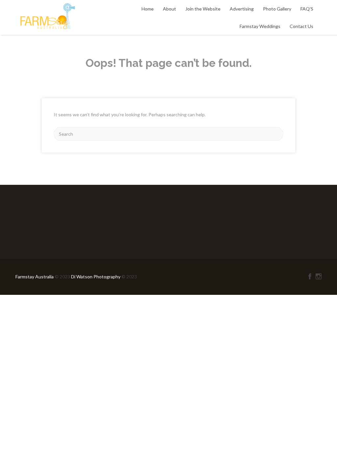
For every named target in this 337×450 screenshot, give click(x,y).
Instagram (319, 276)
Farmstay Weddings (260, 26)
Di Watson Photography (95, 276)
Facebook (309, 276)
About (169, 9)
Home (148, 9)
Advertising (242, 9)
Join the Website (202, 9)
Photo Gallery (277, 9)
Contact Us (301, 26)
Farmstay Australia (35, 276)
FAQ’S (306, 9)
